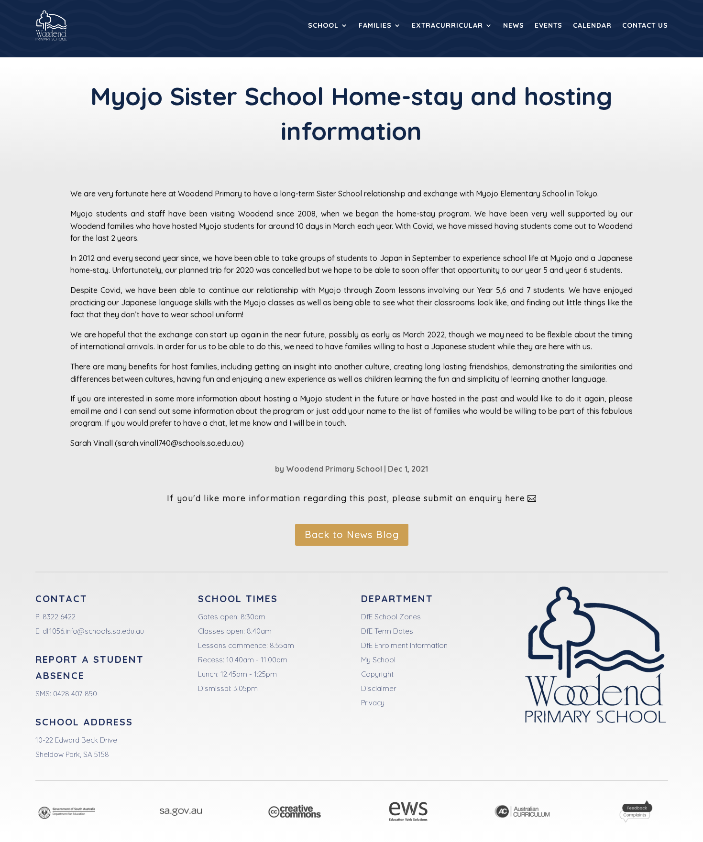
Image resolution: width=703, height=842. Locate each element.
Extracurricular (447, 25)
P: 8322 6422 (55, 616)
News (513, 25)
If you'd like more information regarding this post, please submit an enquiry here (346, 498)
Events (548, 25)
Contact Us (645, 25)
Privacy (372, 702)
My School (378, 659)
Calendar (592, 25)
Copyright (377, 674)
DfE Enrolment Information (404, 645)
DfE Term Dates (387, 631)
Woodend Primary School (334, 469)
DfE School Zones (391, 616)
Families (375, 25)
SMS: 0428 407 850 (66, 693)
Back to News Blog (352, 534)
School (323, 25)
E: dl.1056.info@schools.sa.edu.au (89, 631)
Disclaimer (378, 688)
